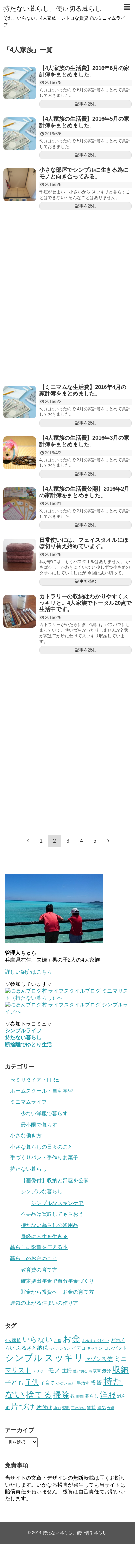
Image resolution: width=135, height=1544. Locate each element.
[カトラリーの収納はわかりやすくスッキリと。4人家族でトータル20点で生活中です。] (19, 611)
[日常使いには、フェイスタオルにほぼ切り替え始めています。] (19, 555)
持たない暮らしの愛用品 (49, 1225)
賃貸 (91, 1407)
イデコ (79, 1348)
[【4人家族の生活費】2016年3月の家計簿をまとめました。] (19, 452)
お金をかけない (95, 1340)
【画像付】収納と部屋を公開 (55, 1180)
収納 (120, 1369)
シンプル (24, 1358)
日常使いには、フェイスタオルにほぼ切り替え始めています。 (83, 543)
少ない (61, 1383)
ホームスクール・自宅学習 (41, 1091)
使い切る (80, 1371)
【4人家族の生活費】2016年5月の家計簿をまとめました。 (84, 122)
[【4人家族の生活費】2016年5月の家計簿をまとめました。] (19, 133)
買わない (78, 1408)
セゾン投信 (99, 1359)
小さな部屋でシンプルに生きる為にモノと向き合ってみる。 (83, 173)
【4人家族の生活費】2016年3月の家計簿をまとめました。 (84, 441)
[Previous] (28, 841)
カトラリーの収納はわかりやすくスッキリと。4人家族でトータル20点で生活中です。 (85, 603)
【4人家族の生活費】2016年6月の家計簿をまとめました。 (84, 71)
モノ (54, 1370)
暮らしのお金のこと (33, 1258)
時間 (80, 1396)
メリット (39, 1371)
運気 (101, 1407)
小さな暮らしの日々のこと (41, 1147)
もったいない (59, 1348)
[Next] (108, 841)
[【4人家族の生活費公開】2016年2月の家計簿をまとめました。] (19, 503)
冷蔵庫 (95, 1371)
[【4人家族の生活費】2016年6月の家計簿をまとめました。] (19, 83)
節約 (57, 1408)
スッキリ (64, 1357)
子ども (14, 1382)
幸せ (71, 1383)
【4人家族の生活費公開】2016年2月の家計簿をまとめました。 (84, 492)
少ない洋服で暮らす (44, 1113)
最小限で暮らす (39, 1125)
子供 (32, 1382)
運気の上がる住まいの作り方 (44, 1303)
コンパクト (115, 1348)
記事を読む (85, 103)
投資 (96, 1382)
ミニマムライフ (28, 1102)
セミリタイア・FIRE (34, 1080)
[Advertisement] (67, 297)
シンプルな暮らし (42, 1191)
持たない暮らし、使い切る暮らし (52, 8)
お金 (72, 1339)
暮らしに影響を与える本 (39, 1247)
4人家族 (13, 1340)
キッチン (95, 1348)
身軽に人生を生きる (44, 1236)
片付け (44, 1407)
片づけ (23, 1406)
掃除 (61, 1394)
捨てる (39, 1394)
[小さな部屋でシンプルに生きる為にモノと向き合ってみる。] (19, 184)
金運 (110, 1408)
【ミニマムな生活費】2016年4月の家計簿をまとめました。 (82, 390)
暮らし (92, 1396)
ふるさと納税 (32, 1348)
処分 (106, 1370)
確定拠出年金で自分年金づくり (57, 1281)
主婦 (67, 1370)
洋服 (108, 1394)
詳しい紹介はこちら (28, 972)
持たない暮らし (28, 1169)
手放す (83, 1383)
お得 (57, 1341)
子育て (47, 1382)
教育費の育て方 (39, 1270)
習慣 (66, 1408)
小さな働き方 (26, 1135)
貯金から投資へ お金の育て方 (57, 1292)
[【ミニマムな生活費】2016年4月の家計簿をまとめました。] (19, 402)
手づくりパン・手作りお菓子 (44, 1157)
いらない (38, 1339)
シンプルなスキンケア (57, 1203)
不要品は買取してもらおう (52, 1214)
